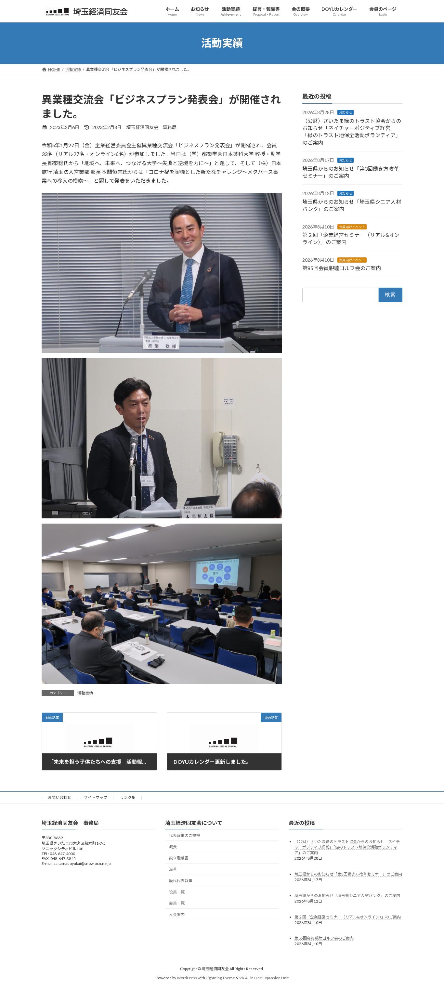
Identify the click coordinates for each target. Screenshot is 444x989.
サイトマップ (95, 797)
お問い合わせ (59, 797)
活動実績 (85, 693)
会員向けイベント (352, 226)
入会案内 (177, 914)
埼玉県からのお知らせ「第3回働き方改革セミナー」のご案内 (348, 873)
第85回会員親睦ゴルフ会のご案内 (341, 268)
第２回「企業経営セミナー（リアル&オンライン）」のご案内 (347, 916)
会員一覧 (177, 903)
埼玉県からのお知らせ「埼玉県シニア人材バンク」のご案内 (347, 895)
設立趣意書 (179, 857)
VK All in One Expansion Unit (264, 977)
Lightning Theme (220, 977)
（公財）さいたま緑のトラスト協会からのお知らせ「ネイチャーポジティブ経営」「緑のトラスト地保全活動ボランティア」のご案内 (347, 847)
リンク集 (128, 797)
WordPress (187, 977)
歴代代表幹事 (180, 880)
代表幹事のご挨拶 (184, 835)
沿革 (173, 869)
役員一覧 (177, 892)
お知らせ (345, 112)
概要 (173, 846)
